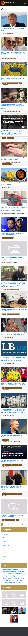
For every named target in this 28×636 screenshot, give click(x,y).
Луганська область (9, 213)
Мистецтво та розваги (9, 538)
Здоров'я (5, 549)
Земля (6, 187)
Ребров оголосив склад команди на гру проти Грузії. (12, 435)
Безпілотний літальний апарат (15, 578)
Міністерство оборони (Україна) (9, 162)
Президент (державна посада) (16, 573)
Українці (15, 569)
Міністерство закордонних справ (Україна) (11, 493)
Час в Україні (5, 84)
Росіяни (20, 569)
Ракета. (8, 363)
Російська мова (6, 580)
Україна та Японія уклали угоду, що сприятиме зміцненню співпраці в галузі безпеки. (12, 487)
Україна (3, 58)
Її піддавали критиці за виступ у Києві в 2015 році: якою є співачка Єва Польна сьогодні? (14, 333)
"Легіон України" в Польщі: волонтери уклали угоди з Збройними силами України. (14, 310)
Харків (4, 578)
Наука (4, 556)
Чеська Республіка (15, 314)
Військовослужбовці (6, 164)
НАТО (10, 582)
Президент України (12, 575)
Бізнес (4, 541)
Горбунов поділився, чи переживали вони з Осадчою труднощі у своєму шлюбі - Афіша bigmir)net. (13, 53)
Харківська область (18, 213)
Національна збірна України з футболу (13, 83)
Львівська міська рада (10, 519)
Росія (8, 33)
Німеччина (4, 237)
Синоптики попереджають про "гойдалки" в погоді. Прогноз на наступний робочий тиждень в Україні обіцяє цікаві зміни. (14, 209)
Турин (11, 237)
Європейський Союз (8, 577)
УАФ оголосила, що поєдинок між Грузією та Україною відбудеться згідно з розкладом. (14, 384)
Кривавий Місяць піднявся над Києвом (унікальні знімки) (12, 183)
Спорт (4, 552)
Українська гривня (14, 289)
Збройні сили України (11, 111)
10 (25, 524)
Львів (17, 519)
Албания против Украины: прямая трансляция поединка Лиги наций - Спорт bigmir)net (13, 78)
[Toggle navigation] (25, 2)
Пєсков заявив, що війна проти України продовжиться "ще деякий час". (12, 29)
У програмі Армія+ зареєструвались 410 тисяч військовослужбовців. (13, 158)
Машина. (16, 577)
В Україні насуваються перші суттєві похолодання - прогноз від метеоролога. (13, 258)
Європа (22, 577)
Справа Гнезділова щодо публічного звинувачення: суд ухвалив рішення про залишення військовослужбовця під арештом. (12, 106)
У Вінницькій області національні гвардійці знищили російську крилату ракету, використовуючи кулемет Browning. (13, 359)
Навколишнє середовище (10, 560)
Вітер (16, 262)
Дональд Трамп (16, 582)
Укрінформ (5, 582)
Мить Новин (9, 3)
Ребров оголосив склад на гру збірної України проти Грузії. (12, 460)
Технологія (6, 545)
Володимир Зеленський (9, 571)
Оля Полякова (12, 58)
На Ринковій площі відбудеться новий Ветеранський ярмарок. (12, 515)
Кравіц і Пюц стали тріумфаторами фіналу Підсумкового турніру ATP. (13, 233)
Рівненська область (9, 262)
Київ (11, 33)
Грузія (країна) (5, 389)
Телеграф (11, 187)
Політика (4, 33)
